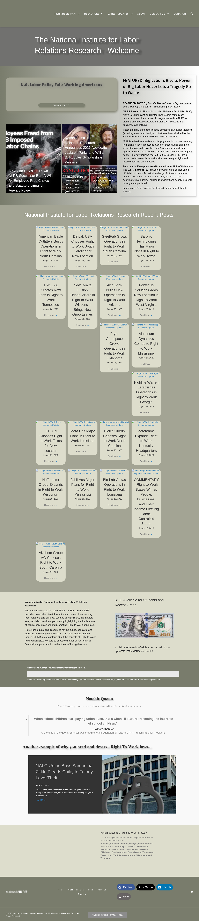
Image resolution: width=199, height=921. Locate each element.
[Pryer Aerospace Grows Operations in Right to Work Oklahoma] (114, 326)
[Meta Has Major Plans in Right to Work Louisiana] (82, 423)
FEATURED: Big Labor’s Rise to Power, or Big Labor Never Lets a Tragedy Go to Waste (157, 86)
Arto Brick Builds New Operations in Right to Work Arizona (114, 295)
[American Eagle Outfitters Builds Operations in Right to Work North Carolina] (51, 229)
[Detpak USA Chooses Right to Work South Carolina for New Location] (82, 229)
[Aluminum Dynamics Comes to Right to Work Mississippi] (146, 326)
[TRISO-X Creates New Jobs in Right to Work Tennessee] (51, 277)
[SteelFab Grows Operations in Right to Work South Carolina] (114, 229)
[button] (78, 14)
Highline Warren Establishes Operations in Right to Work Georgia (146, 392)
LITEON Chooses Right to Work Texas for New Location (50, 440)
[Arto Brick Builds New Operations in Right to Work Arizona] (114, 277)
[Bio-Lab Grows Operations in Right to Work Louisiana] (114, 472)
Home (61, 889)
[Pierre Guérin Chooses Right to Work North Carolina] (114, 423)
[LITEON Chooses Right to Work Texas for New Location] (51, 423)
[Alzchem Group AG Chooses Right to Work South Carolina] (51, 545)
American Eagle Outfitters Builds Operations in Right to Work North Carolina (50, 246)
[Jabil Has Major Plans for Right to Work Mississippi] (82, 472)
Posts (90, 889)
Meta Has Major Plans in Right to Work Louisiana (82, 436)
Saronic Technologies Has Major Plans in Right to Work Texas (146, 246)
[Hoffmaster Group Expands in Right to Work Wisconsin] (51, 472)
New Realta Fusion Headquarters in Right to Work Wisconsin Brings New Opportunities (82, 299)
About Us (102, 889)
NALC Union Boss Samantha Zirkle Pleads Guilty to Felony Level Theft (64, 771)
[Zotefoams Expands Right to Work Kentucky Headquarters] (146, 423)
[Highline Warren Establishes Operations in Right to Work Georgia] (146, 374)
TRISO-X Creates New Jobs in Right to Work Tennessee (51, 295)
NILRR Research (76, 889)
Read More (50, 266)
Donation (82, 894)
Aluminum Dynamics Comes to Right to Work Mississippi (146, 343)
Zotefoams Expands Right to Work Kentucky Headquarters (146, 440)
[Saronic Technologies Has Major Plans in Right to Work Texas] (146, 229)
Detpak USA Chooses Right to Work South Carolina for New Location (82, 246)
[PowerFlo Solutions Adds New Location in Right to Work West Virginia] (146, 277)
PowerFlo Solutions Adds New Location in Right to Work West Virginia (146, 295)
